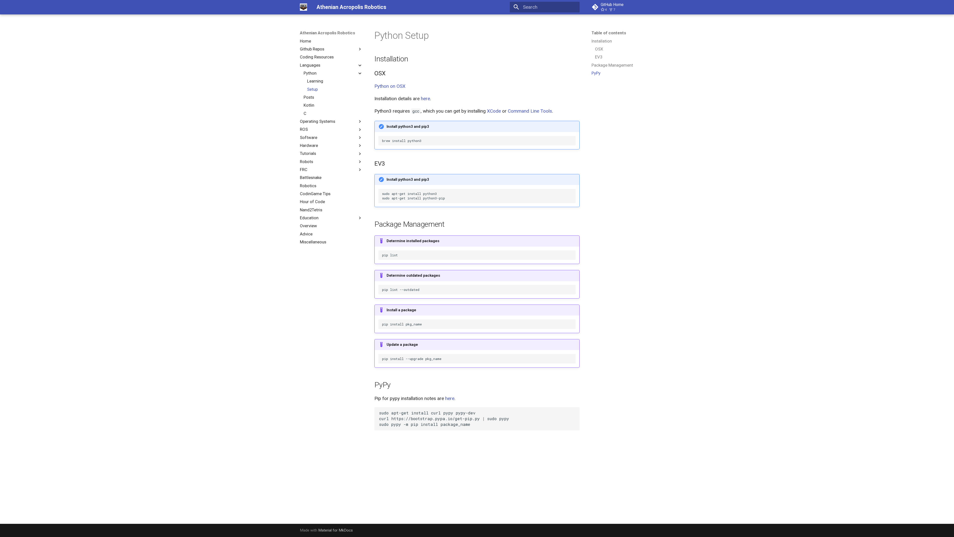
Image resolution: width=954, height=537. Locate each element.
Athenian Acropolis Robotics (327, 32)
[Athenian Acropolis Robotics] (304, 7)
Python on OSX (389, 86)
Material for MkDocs (335, 530)
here (425, 98)
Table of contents (609, 32)
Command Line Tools (530, 111)
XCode (494, 111)
